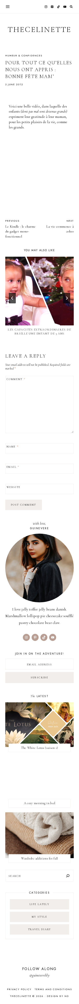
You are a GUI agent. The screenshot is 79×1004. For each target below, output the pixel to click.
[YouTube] (65, 6)
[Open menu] (8, 6)
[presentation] (39, 291)
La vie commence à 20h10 (60, 226)
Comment (16, 379)
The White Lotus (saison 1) (39, 748)
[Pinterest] (52, 6)
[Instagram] (46, 6)
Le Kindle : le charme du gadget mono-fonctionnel (20, 229)
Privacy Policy (19, 989)
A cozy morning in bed (39, 803)
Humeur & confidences (23, 55)
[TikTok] (58, 6)
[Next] (66, 298)
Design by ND (58, 996)
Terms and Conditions (53, 989)
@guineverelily (39, 975)
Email (13, 466)
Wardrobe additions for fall (39, 858)
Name (12, 446)
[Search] (68, 875)
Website (14, 487)
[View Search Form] (71, 6)
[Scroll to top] (71, 992)
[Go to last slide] (12, 298)
